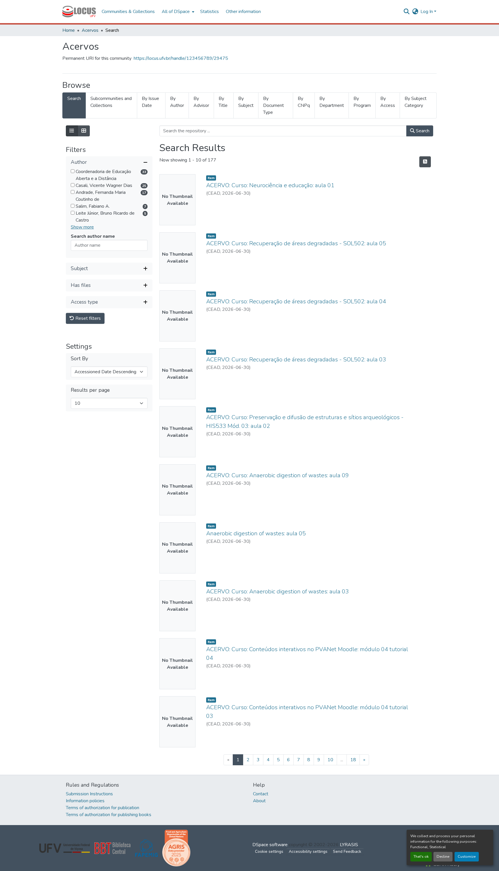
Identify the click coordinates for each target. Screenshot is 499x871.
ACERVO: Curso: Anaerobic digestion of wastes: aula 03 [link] (277, 591)
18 (353, 760)
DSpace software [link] (270, 845)
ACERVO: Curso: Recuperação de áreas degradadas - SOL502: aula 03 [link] (296, 359)
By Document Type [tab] (273, 105)
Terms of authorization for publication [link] (102, 808)
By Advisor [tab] (201, 102)
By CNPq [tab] (304, 102)
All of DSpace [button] (176, 11)
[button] (79, 11)
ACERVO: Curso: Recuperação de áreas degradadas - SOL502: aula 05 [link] (296, 243)
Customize (467, 856)
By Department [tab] (331, 102)
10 (330, 760)
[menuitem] (177, 11)
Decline (443, 856)
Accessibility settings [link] (308, 851)
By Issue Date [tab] (150, 102)
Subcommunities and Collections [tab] (111, 102)
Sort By (79, 359)
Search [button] (422, 131)
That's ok (421, 856)
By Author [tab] (177, 102)
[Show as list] (72, 130)
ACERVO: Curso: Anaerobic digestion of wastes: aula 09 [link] (277, 475)
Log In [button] (427, 11)
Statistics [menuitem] (209, 11)
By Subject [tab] (246, 102)
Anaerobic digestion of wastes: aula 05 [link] (256, 533)
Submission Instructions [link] (89, 794)
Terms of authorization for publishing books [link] (108, 814)
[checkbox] (73, 171)
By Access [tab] (387, 102)
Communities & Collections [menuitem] (128, 11)
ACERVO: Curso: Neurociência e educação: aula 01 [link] (270, 185)
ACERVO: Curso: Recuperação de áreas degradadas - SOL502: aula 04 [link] (296, 301)
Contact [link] (260, 794)
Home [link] (68, 30)
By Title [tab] (223, 102)
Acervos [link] (90, 30)
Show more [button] (82, 227)
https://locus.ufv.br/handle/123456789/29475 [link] (181, 58)
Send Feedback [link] (347, 851)
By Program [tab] (362, 102)
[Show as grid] (84, 130)
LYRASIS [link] (349, 845)
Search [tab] (74, 98)
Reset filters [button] (87, 318)
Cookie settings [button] (269, 851)
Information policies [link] (85, 801)
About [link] (259, 801)
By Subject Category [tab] (416, 102)
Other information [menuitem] (243, 11)
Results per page (90, 390)
